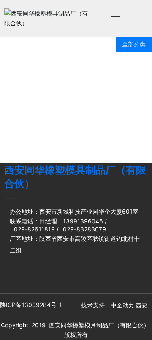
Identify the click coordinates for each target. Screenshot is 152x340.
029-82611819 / (36, 229)
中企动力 (122, 305)
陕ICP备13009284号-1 (31, 304)
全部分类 (134, 44)
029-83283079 (84, 229)
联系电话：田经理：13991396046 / (58, 221)
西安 (141, 305)
